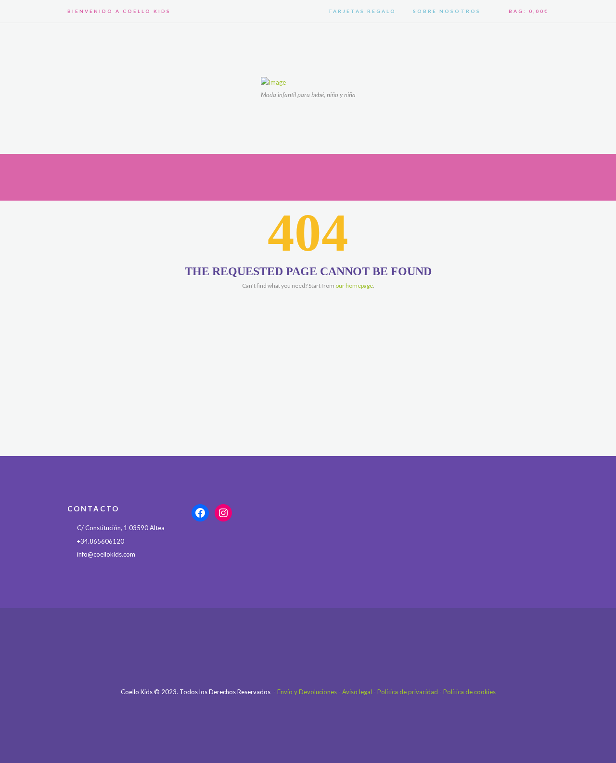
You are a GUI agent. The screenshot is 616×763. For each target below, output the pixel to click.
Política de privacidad (407, 692)
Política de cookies (469, 692)
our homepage (354, 285)
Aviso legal (357, 692)
